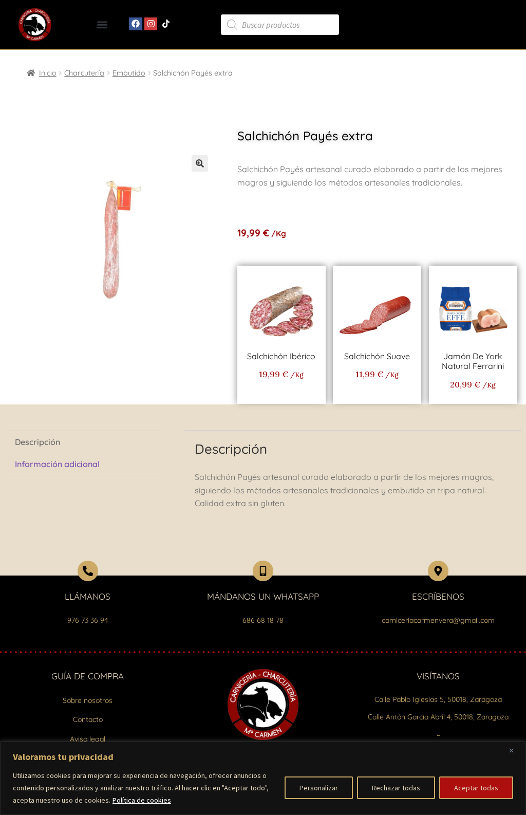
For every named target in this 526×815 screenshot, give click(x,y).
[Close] (515, 750)
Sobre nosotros (87, 700)
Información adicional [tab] (57, 464)
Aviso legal (87, 739)
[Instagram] (151, 24)
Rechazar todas (396, 787)
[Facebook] (135, 24)
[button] (101, 24)
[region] (263, 778)
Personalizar (318, 787)
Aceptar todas (476, 787)
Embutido (128, 73)
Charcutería (84, 73)
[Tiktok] (166, 24)
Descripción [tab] (37, 442)
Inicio (48, 73)
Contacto (88, 719)
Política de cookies (141, 800)
